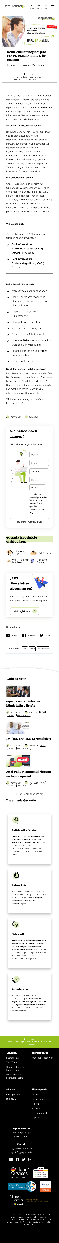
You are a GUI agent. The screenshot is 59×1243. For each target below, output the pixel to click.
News (35, 1094)
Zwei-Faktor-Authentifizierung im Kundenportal (28, 774)
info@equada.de (23, 1152)
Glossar (35, 1117)
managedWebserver (42, 1057)
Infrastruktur (40, 1052)
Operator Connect (42, 561)
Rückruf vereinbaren (29, 521)
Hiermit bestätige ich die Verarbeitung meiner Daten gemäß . (38, 503)
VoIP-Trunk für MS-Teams (20, 561)
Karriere (36, 1108)
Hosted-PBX (19, 552)
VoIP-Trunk (44, 552)
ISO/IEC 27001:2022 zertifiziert (28, 739)
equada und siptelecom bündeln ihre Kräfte (23, 703)
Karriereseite (44, 385)
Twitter (47, 635)
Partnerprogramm (41, 1099)
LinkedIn (14, 635)
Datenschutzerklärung (21, 1217)
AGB (35, 1217)
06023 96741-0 (23, 1148)
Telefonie (11, 1052)
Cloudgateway (13, 1094)
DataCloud (11, 1099)
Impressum (43, 1217)
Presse (35, 1103)
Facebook (31, 635)
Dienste (10, 1089)
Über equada (39, 1089)
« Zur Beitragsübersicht (29, 793)
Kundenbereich (40, 1113)
